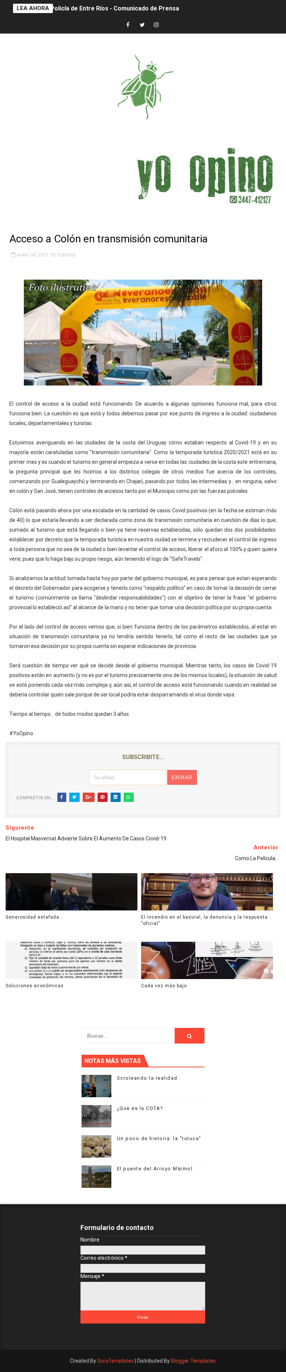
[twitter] (142, 25)
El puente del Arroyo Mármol (155, 1168)
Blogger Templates (193, 1361)
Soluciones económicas (35, 985)
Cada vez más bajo (164, 985)
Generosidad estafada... (35, 917)
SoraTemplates (115, 1361)
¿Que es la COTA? (140, 1108)
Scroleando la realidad (147, 1078)
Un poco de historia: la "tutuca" (159, 1138)
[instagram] (156, 25)
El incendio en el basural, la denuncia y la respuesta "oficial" (204, 920)
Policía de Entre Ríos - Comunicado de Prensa (114, 3)
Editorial (67, 255)
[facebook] (128, 25)
